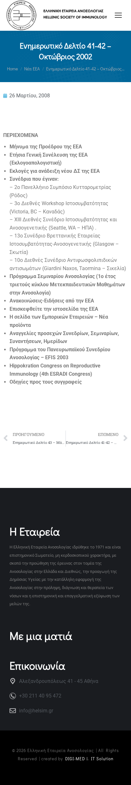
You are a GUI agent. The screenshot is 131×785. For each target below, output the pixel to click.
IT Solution (102, 758)
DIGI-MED (75, 758)
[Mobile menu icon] (118, 15)
